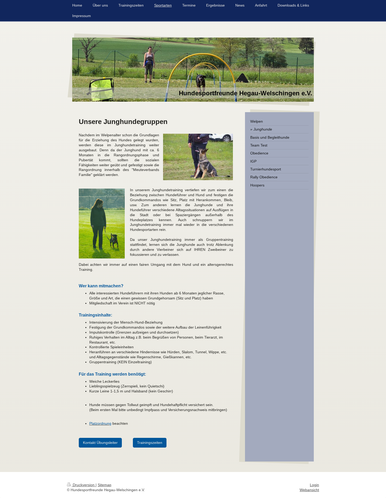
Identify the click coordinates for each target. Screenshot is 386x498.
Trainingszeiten (149, 442)
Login (314, 485)
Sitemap (104, 485)
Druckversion (84, 485)
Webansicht (309, 490)
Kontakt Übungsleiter (100, 442)
